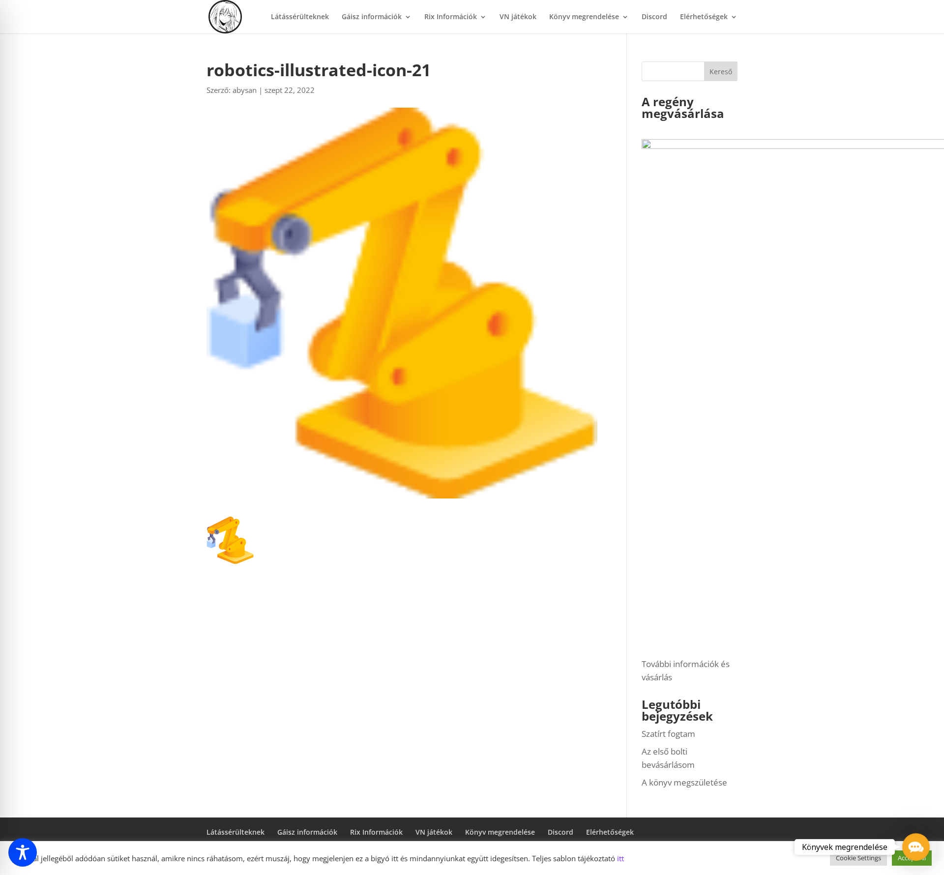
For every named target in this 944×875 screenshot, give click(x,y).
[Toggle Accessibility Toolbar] (22, 852)
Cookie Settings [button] (858, 857)
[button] (916, 847)
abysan (245, 90)
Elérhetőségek (704, 17)
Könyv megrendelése (584, 17)
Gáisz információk (372, 17)
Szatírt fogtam (668, 733)
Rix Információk (450, 17)
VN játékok (518, 17)
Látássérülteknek (300, 17)
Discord (654, 17)
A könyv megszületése (684, 782)
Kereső (720, 71)
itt (620, 858)
